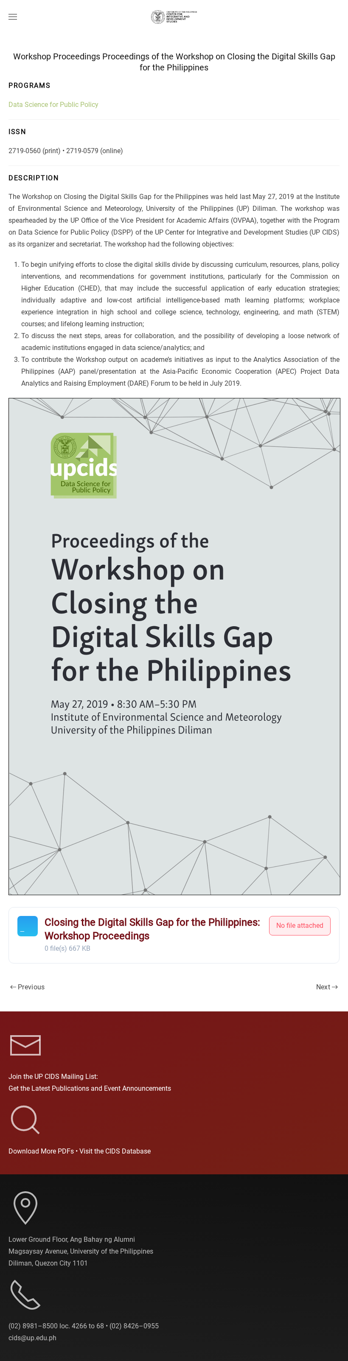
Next (323, 987)
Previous (31, 987)
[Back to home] (174, 17)
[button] (12, 17)
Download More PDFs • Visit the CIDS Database (79, 1151)
